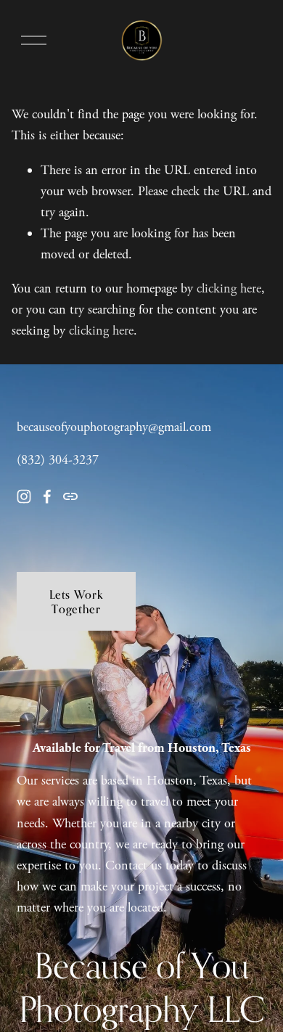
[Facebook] (47, 496)
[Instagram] (24, 496)
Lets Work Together (76, 601)
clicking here (229, 288)
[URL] (70, 496)
